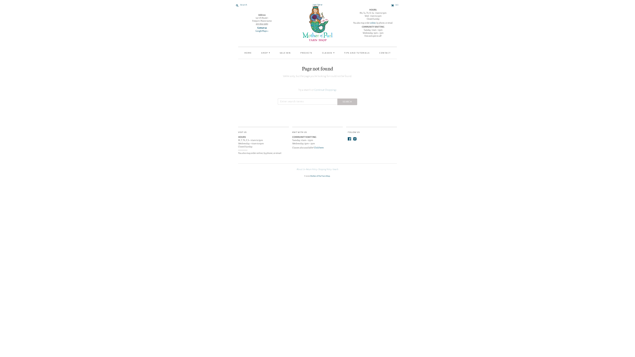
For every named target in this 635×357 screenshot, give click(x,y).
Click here (319, 147)
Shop (265, 53)
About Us (301, 169)
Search (335, 169)
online (373, 23)
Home (248, 53)
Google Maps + (261, 31)
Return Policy (311, 169)
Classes (327, 53)
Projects (306, 53)
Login (314, 5)
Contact (385, 53)
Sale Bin (285, 53)
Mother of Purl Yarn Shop (320, 176)
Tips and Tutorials (357, 53)
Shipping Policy (325, 169)
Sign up (320, 5)
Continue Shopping (325, 89)
